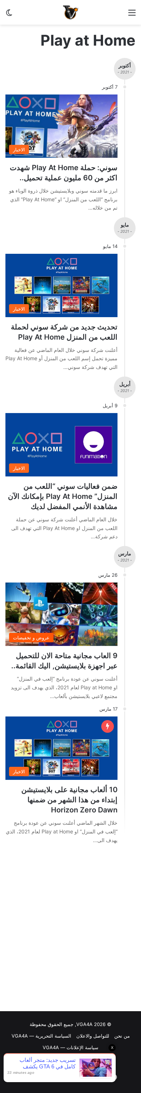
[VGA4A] (70, 12)
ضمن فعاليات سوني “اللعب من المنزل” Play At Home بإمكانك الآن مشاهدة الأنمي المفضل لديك (63, 496)
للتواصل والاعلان (92, 1036)
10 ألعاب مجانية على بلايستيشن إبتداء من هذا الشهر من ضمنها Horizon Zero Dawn (69, 799)
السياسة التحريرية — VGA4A (41, 1036)
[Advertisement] (70, 929)
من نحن (122, 1036)
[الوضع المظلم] (9, 15)
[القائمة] (132, 15)
